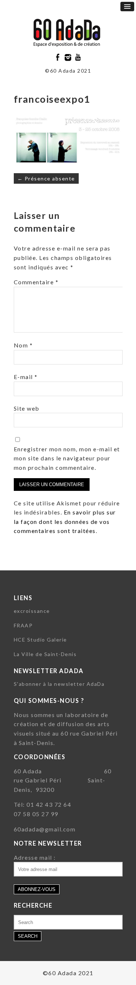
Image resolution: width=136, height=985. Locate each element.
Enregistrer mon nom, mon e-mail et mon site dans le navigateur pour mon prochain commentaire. (67, 458)
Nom (23, 345)
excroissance (32, 611)
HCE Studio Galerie (40, 639)
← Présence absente (46, 178)
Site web (27, 408)
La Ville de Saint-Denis (45, 654)
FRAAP (23, 625)
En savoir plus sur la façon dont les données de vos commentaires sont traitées (65, 521)
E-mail (26, 376)
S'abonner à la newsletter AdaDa (59, 684)
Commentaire (36, 281)
